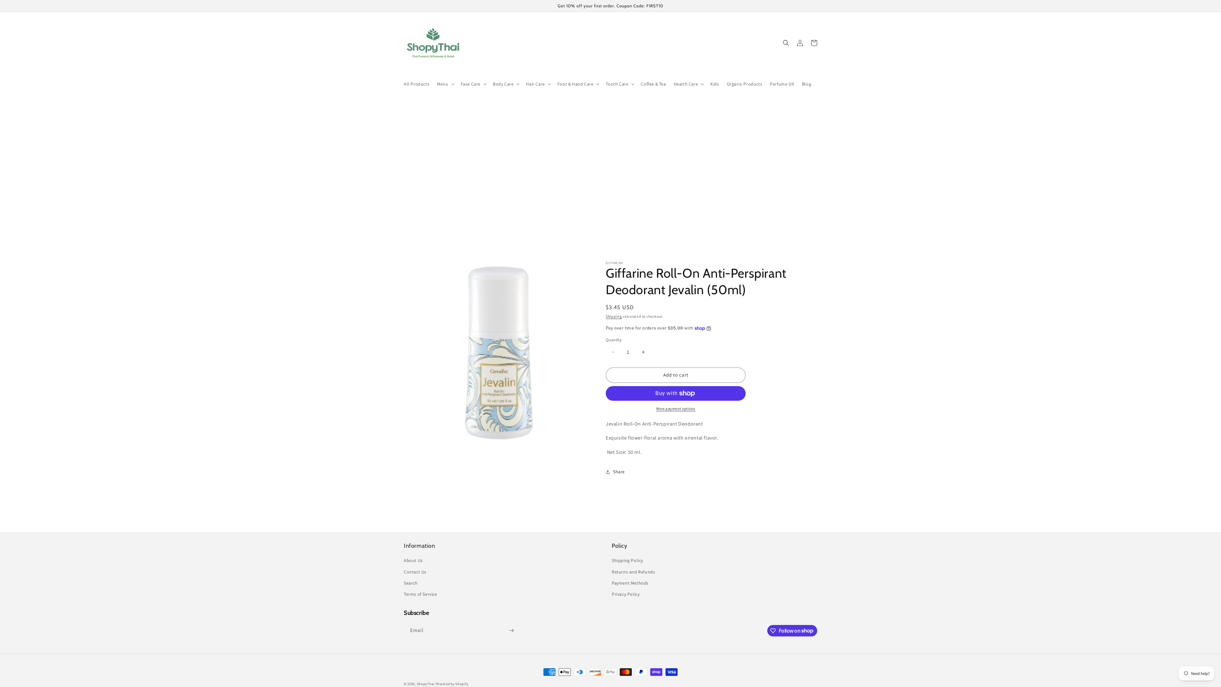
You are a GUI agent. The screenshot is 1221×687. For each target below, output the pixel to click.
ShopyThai (426, 684)
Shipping (614, 316)
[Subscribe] (511, 630)
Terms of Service (420, 594)
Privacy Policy (625, 594)
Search (411, 583)
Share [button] (619, 472)
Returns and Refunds (633, 572)
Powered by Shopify (452, 684)
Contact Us (415, 572)
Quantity (614, 340)
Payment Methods (630, 583)
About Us (413, 560)
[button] (445, 84)
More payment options (675, 408)
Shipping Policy (627, 560)
